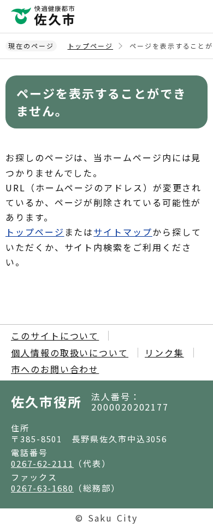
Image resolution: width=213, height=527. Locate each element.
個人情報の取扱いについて (69, 352)
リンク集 (164, 352)
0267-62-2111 (42, 463)
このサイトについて (55, 335)
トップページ (91, 45)
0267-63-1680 (42, 488)
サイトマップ (122, 231)
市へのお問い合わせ (55, 369)
